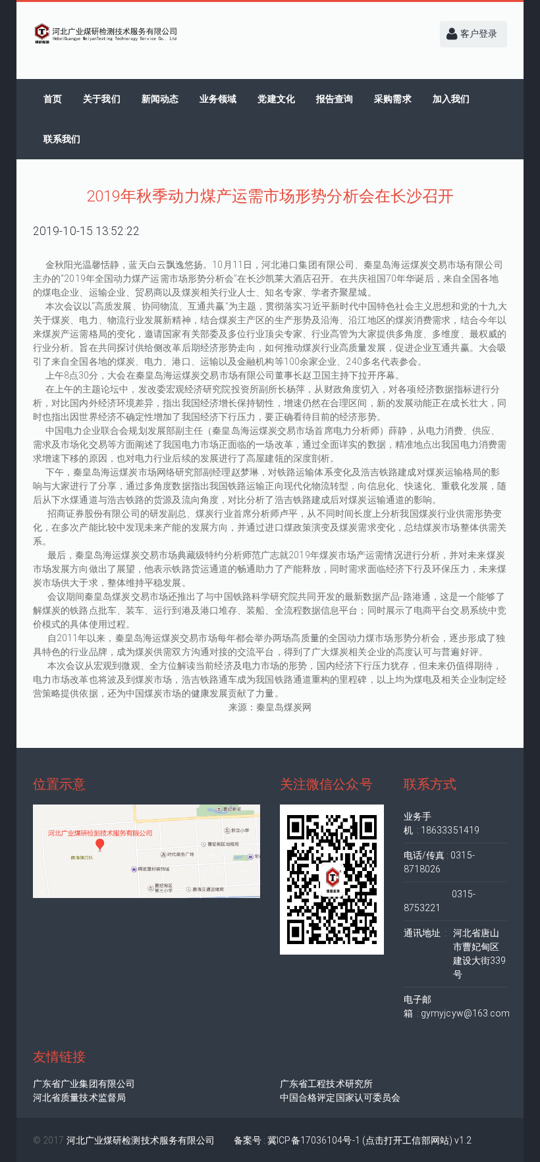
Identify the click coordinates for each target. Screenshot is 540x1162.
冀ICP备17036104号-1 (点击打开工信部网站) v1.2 (369, 1140)
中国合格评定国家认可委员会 (340, 1097)
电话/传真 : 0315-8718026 (439, 862)
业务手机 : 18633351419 (442, 823)
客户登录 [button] (478, 33)
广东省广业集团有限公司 (84, 1083)
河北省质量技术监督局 (79, 1097)
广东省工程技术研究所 (326, 1083)
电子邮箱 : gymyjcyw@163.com (456, 1006)
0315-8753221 (440, 901)
